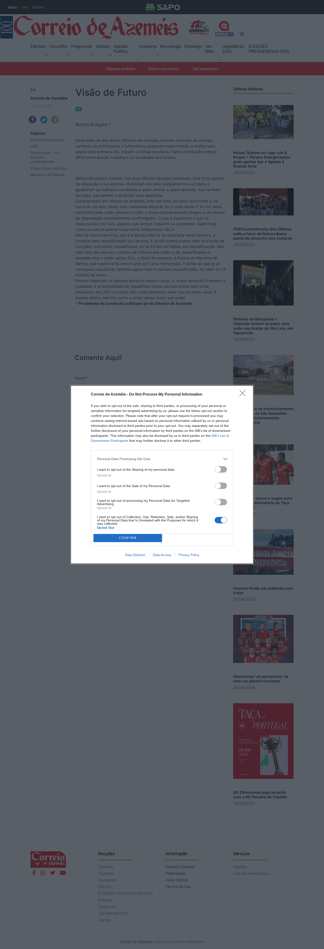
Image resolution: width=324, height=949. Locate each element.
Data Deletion (135, 555)
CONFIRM (128, 538)
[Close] (244, 394)
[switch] (221, 469)
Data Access (162, 555)
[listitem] (162, 458)
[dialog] (162, 474)
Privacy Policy (189, 555)
